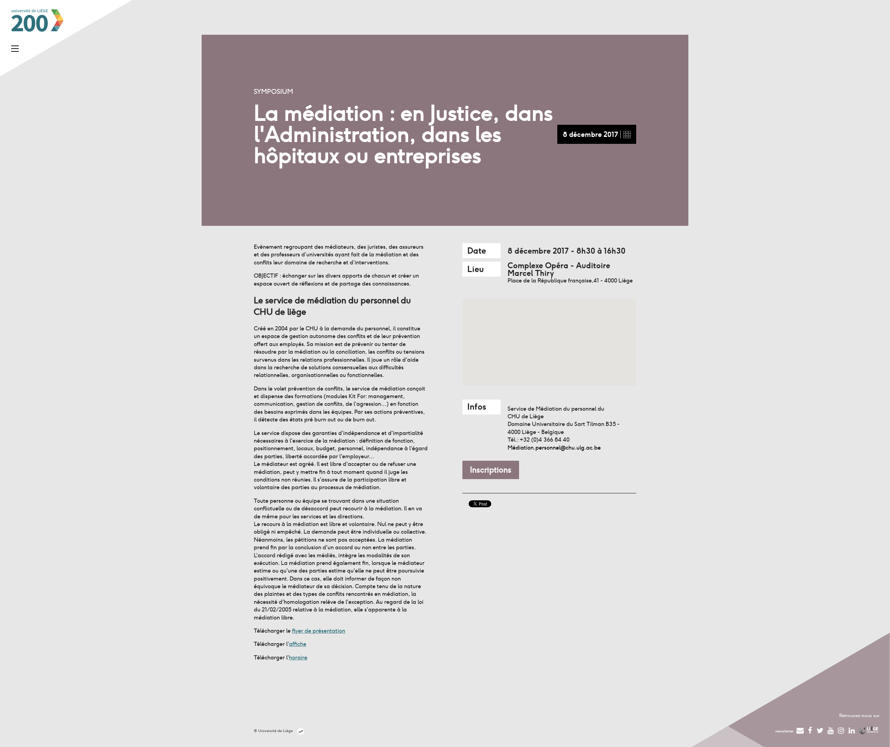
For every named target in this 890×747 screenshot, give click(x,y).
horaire (298, 657)
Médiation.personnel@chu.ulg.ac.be (554, 447)
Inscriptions (490, 470)
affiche (297, 644)
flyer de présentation (318, 630)
